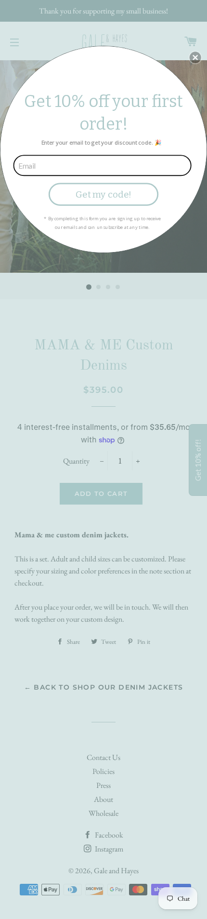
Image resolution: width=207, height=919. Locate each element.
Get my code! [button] (103, 194)
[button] (195, 57)
